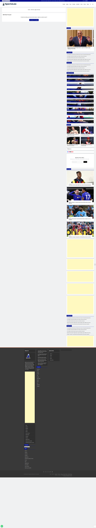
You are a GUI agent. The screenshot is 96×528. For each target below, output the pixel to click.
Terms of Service (27, 466)
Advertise (27, 428)
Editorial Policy (27, 434)
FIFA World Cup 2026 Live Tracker (30, 442)
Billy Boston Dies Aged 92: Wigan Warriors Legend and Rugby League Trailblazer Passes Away (78, 59)
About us (26, 450)
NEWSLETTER (27, 439)
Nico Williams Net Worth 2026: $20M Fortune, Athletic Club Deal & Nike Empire (77, 56)
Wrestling (73, 4)
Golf (37, 375)
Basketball (77, 4)
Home (29, 9)
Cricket (81, 4)
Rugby (88, 4)
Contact (51, 355)
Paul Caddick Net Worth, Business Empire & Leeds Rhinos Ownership (56, 0)
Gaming (67, 4)
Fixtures (27, 431)
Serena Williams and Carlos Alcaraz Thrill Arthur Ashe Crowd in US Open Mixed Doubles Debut (78, 54)
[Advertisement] (80, 17)
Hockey (85, 4)
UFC (37, 383)
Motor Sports (38, 378)
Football (64, 4)
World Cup (38, 384)
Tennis (70, 4)
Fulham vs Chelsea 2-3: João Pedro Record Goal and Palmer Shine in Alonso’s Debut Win (78, 334)
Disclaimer (27, 436)
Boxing (38, 370)
